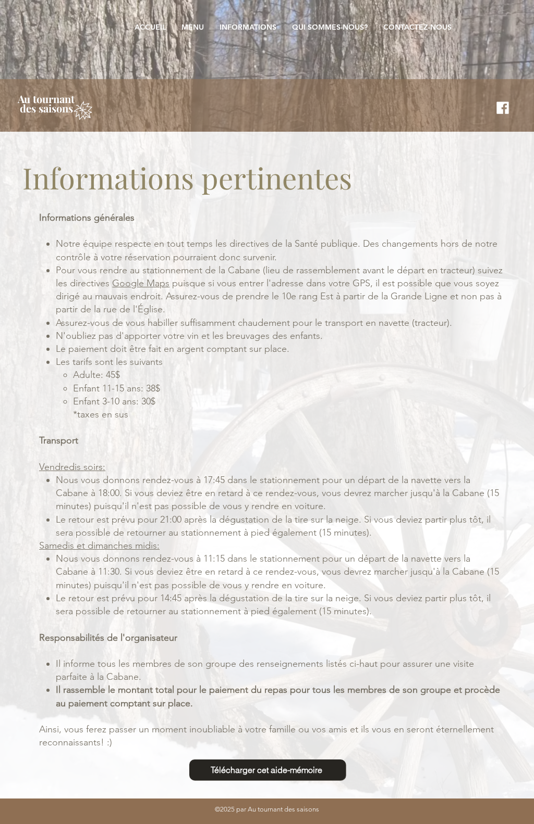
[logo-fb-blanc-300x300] (502, 107)
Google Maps (140, 283)
